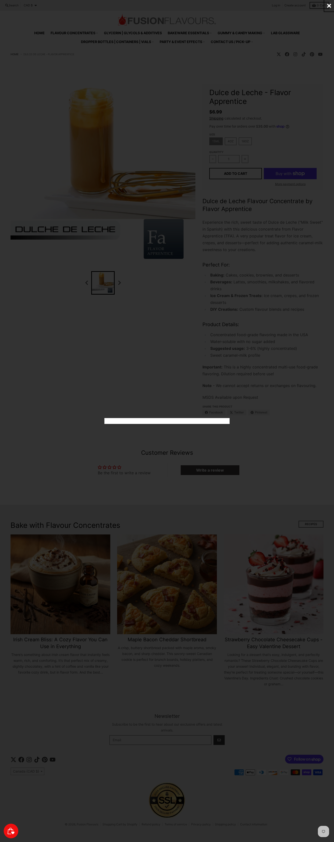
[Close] (329, 5)
